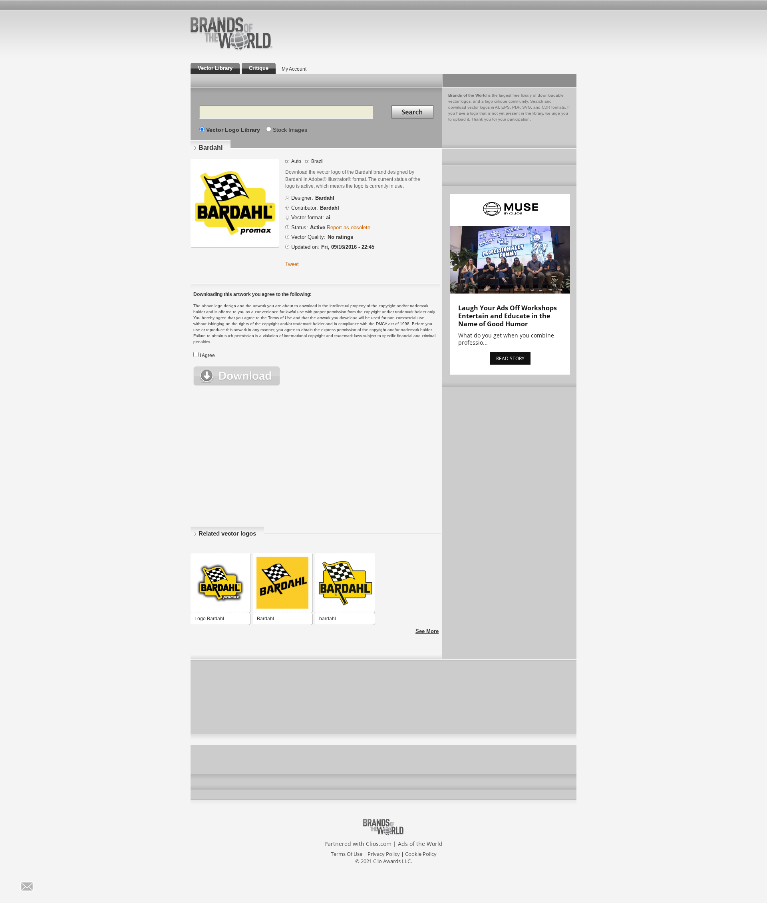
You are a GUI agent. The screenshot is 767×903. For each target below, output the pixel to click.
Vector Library (215, 68)
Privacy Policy (384, 853)
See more (427, 631)
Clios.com (378, 843)
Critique (258, 68)
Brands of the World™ (231, 34)
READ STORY (510, 358)
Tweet (292, 264)
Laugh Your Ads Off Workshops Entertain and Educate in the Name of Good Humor (507, 316)
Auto (296, 161)
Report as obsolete (348, 227)
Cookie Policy (421, 853)
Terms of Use (346, 853)
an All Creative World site (257, 50)
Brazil (317, 161)
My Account (294, 69)
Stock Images (290, 130)
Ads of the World (420, 843)
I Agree (207, 355)
